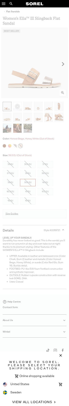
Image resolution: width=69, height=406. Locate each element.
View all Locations (32, 402)
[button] (3, 3)
